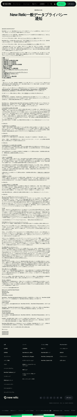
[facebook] (61, 397)
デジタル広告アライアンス (7, 216)
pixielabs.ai (12, 90)
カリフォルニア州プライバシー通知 (28, 38)
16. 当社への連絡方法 (6, 280)
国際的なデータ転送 (7, 67)
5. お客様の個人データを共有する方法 (10, 135)
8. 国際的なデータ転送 (6, 176)
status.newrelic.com (6, 89)
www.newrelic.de (42, 89)
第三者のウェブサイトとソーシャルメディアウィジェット (15, 72)
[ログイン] (55, 4)
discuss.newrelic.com (25, 89)
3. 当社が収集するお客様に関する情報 (10, 108)
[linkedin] (51, 397)
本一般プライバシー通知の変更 (9, 76)
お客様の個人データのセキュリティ (10, 73)
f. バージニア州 (26, 194)
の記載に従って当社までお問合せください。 (18, 257)
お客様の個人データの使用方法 (9, 61)
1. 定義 (3, 80)
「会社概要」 (23, 105)
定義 (4, 57)
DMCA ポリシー (13, 410)
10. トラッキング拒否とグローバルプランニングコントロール (15, 196)
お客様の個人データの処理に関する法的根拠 (12, 64)
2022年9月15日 (5, 333)
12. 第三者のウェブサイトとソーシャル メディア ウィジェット (15, 222)
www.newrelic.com (43, 88)
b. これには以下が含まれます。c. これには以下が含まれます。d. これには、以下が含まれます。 (26, 133)
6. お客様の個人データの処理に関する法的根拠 (12, 145)
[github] (47, 397)
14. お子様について (6, 260)
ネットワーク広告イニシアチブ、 (40, 214)
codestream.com (5, 90)
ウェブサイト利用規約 (29, 410)
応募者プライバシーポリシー (32, 40)
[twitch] (57, 397)
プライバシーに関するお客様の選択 (42, 410)
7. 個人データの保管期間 (7, 157)
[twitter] (44, 397)
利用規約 (26, 93)
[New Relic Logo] (6, 4)
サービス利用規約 (5, 410)
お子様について (6, 75)
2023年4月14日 (5, 331)
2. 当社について (5, 95)
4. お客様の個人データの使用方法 (9, 125)
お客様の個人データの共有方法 (9, 63)
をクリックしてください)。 (43, 217)
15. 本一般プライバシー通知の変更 (9, 268)
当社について (6, 59)
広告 (4, 71)
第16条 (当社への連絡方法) (9, 152)
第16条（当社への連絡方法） (22, 54)
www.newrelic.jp (34, 89)
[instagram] (54, 397)
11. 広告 (3, 208)
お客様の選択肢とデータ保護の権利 (10, 68)
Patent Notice (66, 410)
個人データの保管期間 (7, 65)
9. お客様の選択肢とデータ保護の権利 (10, 184)
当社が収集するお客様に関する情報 (10, 60)
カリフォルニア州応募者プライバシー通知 (30, 44)
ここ (12, 217)
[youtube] (40, 397)
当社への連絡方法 (7, 77)
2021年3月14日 (5, 334)
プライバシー (20, 410)
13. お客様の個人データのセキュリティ (10, 247)
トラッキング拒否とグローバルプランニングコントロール (15, 69)
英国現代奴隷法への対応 (57, 410)
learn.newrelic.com (15, 89)
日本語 (74, 410)
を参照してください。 (19, 152)
